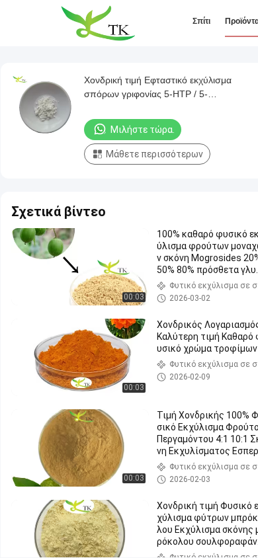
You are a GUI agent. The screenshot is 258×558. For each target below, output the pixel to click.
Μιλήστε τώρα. (142, 129)
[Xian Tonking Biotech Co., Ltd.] (97, 23)
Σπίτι (201, 21)
